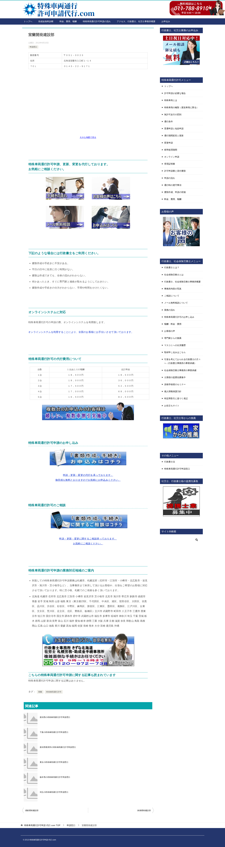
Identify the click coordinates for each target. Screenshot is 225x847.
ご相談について (171, 296)
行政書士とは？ (171, 267)
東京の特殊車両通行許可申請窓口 (54, 762)
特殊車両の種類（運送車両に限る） (181, 107)
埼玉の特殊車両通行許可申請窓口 (54, 792)
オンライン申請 (171, 157)
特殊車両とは (170, 100)
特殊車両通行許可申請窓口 (177, 469)
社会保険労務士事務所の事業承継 (180, 370)
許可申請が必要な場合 (175, 93)
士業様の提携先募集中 (175, 377)
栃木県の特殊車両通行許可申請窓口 (55, 777)
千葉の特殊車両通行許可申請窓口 (54, 732)
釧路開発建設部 (144, 810)
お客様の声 (169, 331)
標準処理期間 (170, 150)
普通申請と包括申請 (174, 128)
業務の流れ (169, 310)
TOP (42, 825)
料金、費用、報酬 (68, 21)
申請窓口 (33, 47)
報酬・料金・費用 (172, 324)
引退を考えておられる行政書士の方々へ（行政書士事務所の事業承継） (182, 361)
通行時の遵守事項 (172, 185)
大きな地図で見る (88, 137)
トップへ (28, 21)
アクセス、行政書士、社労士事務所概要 (136, 21)
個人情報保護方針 (172, 391)
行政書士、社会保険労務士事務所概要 (182, 281)
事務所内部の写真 (172, 288)
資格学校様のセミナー (175, 384)
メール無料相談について (176, 303)
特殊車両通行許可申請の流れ (97, 21)
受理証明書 (169, 164)
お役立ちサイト (171, 405)
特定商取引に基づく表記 (176, 398)
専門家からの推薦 (172, 338)
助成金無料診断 (45, 21)
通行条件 (168, 121)
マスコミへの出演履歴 (175, 345)
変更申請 (168, 143)
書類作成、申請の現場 (175, 192)
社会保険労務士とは (174, 274)
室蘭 (40, 692)
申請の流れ (169, 178)
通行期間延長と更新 (174, 135)
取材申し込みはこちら (175, 352)
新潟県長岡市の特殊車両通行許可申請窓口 (58, 747)
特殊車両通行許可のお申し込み (179, 317)
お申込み (165, 21)
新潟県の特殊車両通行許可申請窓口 (55, 717)
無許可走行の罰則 (172, 114)
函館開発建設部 (32, 810)
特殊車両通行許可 (53, 692)
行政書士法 (169, 461)
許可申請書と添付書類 (175, 171)
